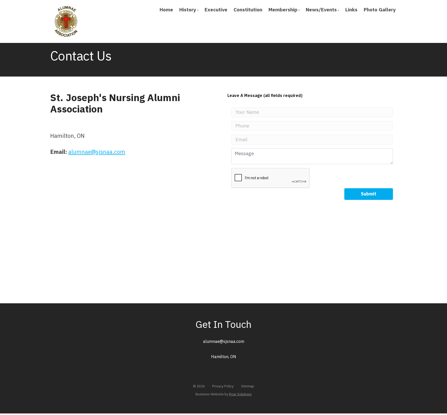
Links (351, 9)
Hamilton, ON (223, 356)
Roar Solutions (240, 394)
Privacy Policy (223, 386)
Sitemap (247, 386)
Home (166, 9)
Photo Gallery (380, 9)
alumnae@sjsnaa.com (96, 151)
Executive (216, 9)
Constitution (248, 9)
